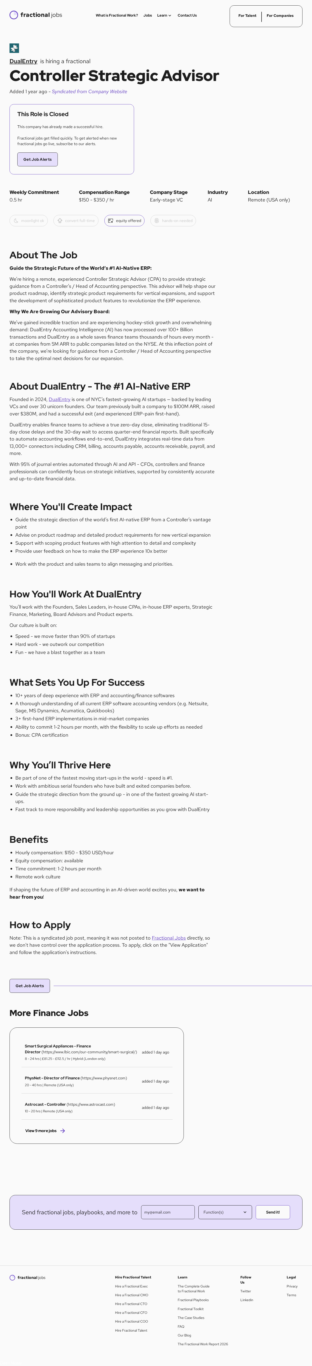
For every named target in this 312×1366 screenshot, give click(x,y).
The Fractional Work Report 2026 (203, 1344)
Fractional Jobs (169, 938)
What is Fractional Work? (117, 15)
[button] (225, 1212)
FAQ (181, 1326)
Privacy (292, 1286)
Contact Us (187, 15)
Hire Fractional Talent (131, 1330)
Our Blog (184, 1335)
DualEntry (59, 399)
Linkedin (246, 1300)
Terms (291, 1295)
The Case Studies (191, 1318)
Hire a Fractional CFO (131, 1312)
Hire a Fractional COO (131, 1321)
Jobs (147, 15)
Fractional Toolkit (191, 1309)
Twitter (245, 1291)
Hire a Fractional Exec (131, 1286)
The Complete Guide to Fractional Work (194, 1289)
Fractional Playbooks (193, 1300)
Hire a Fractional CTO (131, 1304)
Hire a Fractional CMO (131, 1295)
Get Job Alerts (37, 159)
